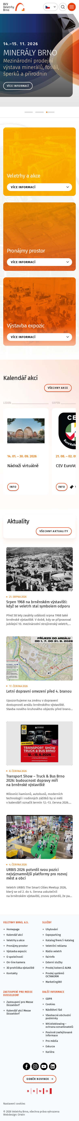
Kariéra (50, 1051)
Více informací (18, 85)
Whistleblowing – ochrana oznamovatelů (59, 1025)
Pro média (52, 1040)
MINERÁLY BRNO (30, 53)
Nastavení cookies (14, 1103)
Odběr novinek (38, 1078)
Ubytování (52, 929)
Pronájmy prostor (26, 251)
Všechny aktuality (54, 531)
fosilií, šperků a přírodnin (31, 70)
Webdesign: (10, 1114)
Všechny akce (58, 387)
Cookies (50, 1004)
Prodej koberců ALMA (58, 967)
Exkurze (50, 1046)
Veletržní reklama (56, 945)
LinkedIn (52, 1066)
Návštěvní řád (54, 1009)
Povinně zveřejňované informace (59, 1034)
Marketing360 (54, 981)
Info (13, 486)
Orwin (21, 1114)
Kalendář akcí (14, 934)
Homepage (12, 929)
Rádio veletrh (54, 951)
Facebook (26, 1066)
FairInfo (50, 956)
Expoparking (53, 934)
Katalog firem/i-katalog (60, 940)
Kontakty (11, 973)
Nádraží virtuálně (22, 465)
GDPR (49, 998)
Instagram (35, 1066)
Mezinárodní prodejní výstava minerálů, (28, 64)
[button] (50, 7)
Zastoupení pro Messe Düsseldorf (19, 1003)
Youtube (44, 1066)
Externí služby (54, 962)
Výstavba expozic (26, 326)
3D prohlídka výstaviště (20, 967)
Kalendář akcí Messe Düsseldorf (18, 1012)
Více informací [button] (23, 187)
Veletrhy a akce (23, 176)
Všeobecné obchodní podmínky (58, 1017)
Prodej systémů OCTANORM (55, 975)
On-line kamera (15, 962)
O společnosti (14, 956)
